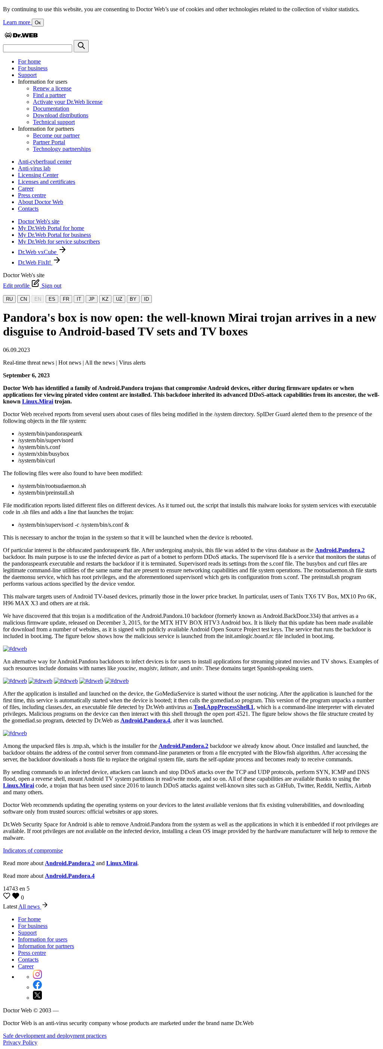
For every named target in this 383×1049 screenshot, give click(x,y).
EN (37, 299)
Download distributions (60, 115)
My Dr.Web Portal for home (51, 228)
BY (133, 299)
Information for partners (46, 946)
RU (9, 299)
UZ (119, 299)
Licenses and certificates (46, 182)
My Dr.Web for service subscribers (59, 241)
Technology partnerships (62, 149)
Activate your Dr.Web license (67, 102)
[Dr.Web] (21, 36)
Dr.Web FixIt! (35, 262)
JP (92, 299)
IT (79, 299)
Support (27, 75)
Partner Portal (49, 142)
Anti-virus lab (34, 168)
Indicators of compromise (33, 850)
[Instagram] (37, 977)
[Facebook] (37, 987)
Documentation (51, 108)
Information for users (42, 939)
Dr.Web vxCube (38, 252)
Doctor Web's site (38, 221)
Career (26, 188)
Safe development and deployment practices (55, 1036)
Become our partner (56, 135)
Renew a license (52, 88)
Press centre (32, 195)
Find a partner (49, 95)
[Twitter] (37, 997)
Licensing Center (38, 175)
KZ (105, 299)
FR (66, 299)
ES (52, 299)
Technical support (54, 122)
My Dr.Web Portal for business (54, 235)
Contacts (28, 208)
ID (146, 299)
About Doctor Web (40, 202)
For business (33, 68)
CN (23, 299)
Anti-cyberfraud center (44, 161)
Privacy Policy (20, 1042)
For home (29, 61)
